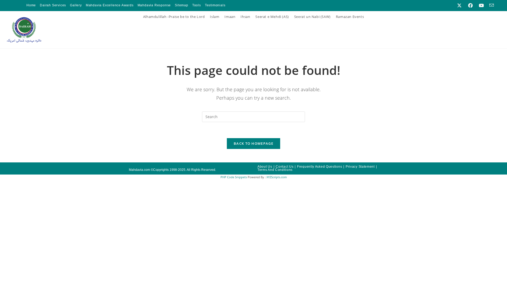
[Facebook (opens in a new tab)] (470, 5)
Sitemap (181, 5)
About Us (264, 166)
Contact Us (284, 166)
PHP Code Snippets (233, 177)
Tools (196, 5)
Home (31, 5)
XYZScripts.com (276, 177)
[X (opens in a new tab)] (459, 5)
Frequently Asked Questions (319, 166)
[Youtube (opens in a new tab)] (481, 5)
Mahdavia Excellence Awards (110, 5)
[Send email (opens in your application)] (490, 5)
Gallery (76, 5)
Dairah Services (53, 5)
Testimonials (215, 5)
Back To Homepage (253, 143)
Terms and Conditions (275, 170)
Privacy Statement (360, 166)
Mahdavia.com (139, 170)
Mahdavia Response (154, 5)
